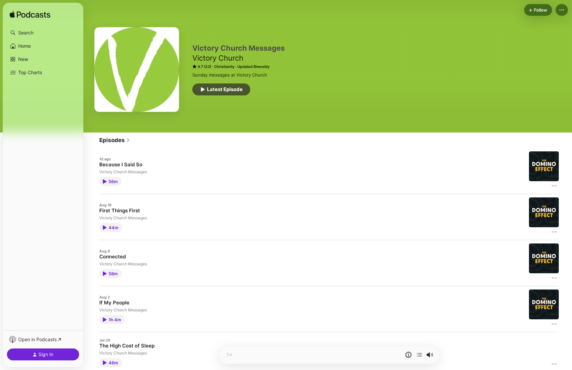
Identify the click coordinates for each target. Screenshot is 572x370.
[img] (30, 15)
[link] (114, 140)
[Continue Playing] (419, 354)
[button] (43, 32)
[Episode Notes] (408, 354)
